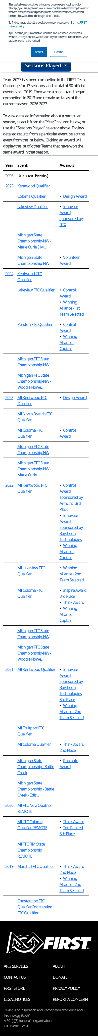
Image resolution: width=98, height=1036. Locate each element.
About (59, 966)
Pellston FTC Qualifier (35, 324)
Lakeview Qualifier (32, 206)
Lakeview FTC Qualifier (36, 290)
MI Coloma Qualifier (34, 744)
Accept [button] (39, 52)
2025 (9, 186)
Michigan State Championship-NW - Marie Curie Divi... (34, 241)
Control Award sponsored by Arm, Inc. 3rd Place (71, 497)
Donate (60, 977)
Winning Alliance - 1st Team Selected (72, 308)
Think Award (73, 602)
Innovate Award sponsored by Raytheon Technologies (71, 527)
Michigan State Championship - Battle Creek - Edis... (35, 789)
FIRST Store (14, 988)
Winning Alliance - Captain (68, 342)
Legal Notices (17, 999)
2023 (9, 397)
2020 (9, 805)
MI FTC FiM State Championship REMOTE (31, 850)
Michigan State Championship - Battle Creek (35, 766)
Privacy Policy (66, 988)
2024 (9, 273)
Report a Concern (70, 999)
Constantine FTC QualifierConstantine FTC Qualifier (34, 907)
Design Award (75, 196)
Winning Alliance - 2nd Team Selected (72, 574)
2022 (9, 485)
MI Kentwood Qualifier (36, 669)
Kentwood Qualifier (33, 186)
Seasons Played (43, 65)
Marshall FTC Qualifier (35, 866)
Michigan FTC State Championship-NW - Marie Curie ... (34, 469)
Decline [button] (58, 52)
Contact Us (15, 977)
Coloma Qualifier (31, 196)
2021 (9, 669)
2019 (9, 866)
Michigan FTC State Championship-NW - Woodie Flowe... (34, 381)
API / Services (16, 966)
